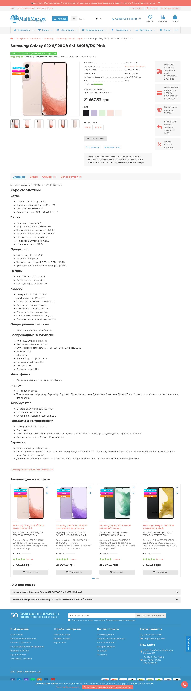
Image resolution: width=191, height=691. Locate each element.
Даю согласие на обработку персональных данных (107, 687)
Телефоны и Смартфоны (28, 38)
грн (136, 8)
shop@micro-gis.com (154, 638)
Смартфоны (23, 30)
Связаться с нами (126, 18)
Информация (19, 629)
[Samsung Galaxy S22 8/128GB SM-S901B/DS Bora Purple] (74, 503)
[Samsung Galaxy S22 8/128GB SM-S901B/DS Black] (160, 503)
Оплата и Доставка (25, 8)
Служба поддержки (67, 629)
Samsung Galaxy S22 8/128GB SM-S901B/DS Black (158, 527)
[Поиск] (101, 18)
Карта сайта (60, 642)
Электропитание (94, 30)
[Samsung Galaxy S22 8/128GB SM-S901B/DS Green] (117, 503)
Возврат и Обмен (45, 8)
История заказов (106, 646)
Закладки (102, 650)
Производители (105, 634)
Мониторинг (67, 30)
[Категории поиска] (74, 18)
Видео (34, 176)
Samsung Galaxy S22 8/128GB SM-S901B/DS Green (115, 527)
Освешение (121, 30)
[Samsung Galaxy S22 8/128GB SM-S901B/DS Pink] (30, 503)
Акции (167, 30)
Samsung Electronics (135, 66)
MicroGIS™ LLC (33, 671)
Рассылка (102, 654)
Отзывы (48, 176)
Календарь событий (21, 658)
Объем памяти (90, 122)
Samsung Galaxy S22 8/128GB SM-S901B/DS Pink (28, 527)
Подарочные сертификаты (111, 638)
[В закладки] (47, 487)
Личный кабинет (106, 642)
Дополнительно (108, 629)
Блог (12, 8)
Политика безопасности (23, 638)
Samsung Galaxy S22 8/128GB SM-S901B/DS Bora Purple (71, 527)
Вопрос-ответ (71, 176)
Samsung (49, 38)
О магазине (16, 634)
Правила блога (18, 654)
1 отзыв (27, 57)
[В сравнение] (47, 493)
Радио (45, 30)
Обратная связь (62, 634)
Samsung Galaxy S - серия (70, 38)
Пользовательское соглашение (27, 646)
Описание (19, 176)
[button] (10, 124)
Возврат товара (62, 638)
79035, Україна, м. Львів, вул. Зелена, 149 (158, 651)
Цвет (85, 107)
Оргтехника (146, 30)
